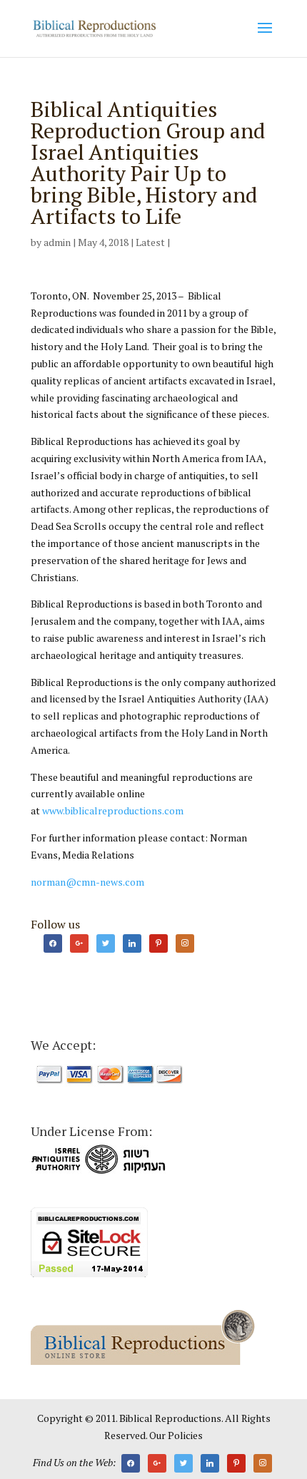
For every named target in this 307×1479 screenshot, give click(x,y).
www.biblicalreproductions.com (112, 810)
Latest (150, 242)
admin (57, 242)
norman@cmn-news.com (87, 882)
